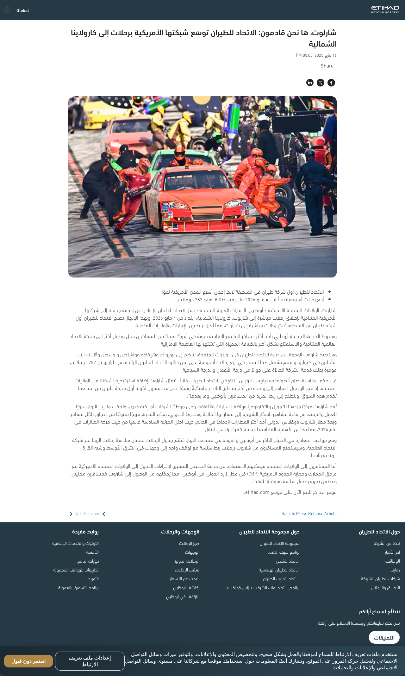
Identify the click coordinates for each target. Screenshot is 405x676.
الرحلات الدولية (186, 561)
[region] (202, 661)
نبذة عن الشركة (387, 543)
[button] (22, 10)
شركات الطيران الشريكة (380, 578)
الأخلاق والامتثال (385, 587)
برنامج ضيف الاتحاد (283, 552)
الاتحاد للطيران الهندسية (279, 569)
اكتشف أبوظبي (186, 587)
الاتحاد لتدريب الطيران (281, 578)
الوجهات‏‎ (192, 552)
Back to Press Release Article (309, 513)
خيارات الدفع (88, 561)
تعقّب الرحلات (187, 569)
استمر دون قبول (28, 661)
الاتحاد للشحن (288, 561)
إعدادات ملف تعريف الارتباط (90, 661)
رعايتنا (395, 569)
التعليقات (384, 637)
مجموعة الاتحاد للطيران (280, 543)
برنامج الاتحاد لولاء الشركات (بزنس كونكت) (263, 587)
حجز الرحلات (189, 543)
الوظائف (392, 561)
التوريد (93, 578)
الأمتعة (92, 552)
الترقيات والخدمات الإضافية (75, 543)
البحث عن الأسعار (184, 578)
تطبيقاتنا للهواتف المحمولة (76, 569)
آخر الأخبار (392, 552)
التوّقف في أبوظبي (182, 596)
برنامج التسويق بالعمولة (78, 587)
